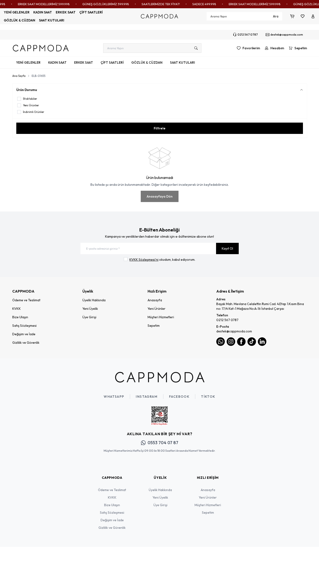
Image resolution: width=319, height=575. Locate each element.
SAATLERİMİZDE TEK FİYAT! (156, 4)
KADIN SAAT (42, 12)
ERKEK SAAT (66, 12)
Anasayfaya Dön (160, 196)
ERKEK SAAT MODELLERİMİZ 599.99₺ (40, 4)
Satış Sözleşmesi (24, 325)
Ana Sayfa (19, 76)
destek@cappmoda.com (234, 331)
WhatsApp (114, 396)
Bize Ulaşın (20, 317)
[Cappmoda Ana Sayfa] (159, 377)
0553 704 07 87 (163, 442)
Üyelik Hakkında (94, 300)
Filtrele (160, 128)
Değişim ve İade (23, 334)
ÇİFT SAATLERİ (91, 12)
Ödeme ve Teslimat (26, 300)
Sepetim (154, 325)
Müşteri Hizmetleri (161, 317)
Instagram (146, 396)
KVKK (16, 308)
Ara (275, 16)
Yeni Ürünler (157, 308)
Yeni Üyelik (90, 308)
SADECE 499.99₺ (200, 4)
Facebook (179, 396)
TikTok (208, 396)
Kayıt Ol (227, 248)
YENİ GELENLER (17, 12)
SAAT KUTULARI (51, 20)
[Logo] (159, 16)
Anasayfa (155, 300)
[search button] (196, 48)
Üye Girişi (89, 317)
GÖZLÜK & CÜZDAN (19, 20)
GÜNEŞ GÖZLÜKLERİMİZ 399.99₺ (101, 4)
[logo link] (40, 48)
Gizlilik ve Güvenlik (25, 342)
